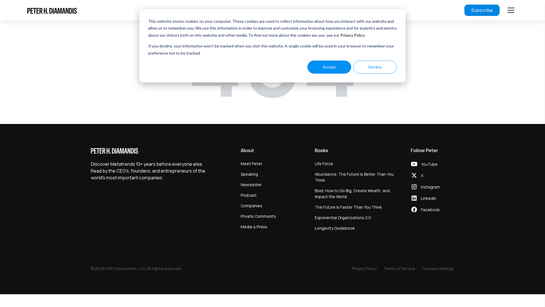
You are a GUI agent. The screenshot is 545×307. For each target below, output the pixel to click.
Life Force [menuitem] (324, 163)
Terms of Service (399, 268)
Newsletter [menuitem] (251, 184)
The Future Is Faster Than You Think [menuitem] (348, 207)
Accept (329, 67)
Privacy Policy (352, 35)
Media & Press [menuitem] (254, 226)
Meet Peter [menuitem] (251, 163)
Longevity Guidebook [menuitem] (335, 228)
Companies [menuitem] (251, 205)
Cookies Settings (438, 268)
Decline (375, 67)
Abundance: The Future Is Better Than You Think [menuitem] (354, 177)
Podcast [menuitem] (249, 195)
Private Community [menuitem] (258, 216)
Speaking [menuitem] (249, 174)
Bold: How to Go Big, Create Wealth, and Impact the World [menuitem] (352, 193)
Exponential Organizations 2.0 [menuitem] (343, 217)
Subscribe (482, 10)
